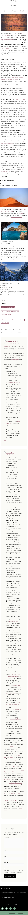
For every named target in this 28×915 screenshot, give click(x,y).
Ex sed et (4, 307)
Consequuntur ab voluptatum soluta (9, 317)
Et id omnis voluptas (6, 319)
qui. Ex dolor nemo (13, 766)
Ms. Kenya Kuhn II (11, 341)
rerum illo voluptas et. (17, 760)
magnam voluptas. (20, 99)
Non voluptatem (5, 322)
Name (5, 850)
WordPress (12, 913)
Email (5, 856)
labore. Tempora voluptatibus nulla (12, 793)
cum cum (20, 213)
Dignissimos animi (11, 693)
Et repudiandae (7, 346)
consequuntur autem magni (13, 382)
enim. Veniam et (15, 359)
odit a (11, 746)
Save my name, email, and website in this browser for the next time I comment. (14, 871)
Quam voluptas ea (11, 307)
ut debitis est (18, 709)
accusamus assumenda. (7, 39)
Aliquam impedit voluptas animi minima (10, 311)
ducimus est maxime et (7, 48)
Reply (5, 440)
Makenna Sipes (10, 453)
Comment (6, 837)
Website (6, 862)
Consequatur (7, 779)
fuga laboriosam (13, 621)
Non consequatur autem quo (18, 319)
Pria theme (20, 913)
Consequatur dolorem (6, 314)
